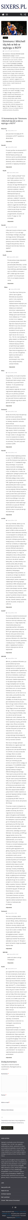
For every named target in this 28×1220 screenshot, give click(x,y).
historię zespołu (19, 1167)
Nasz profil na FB (5, 1187)
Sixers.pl (3, 1142)
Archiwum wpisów (6, 1194)
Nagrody (5, 37)
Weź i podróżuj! (5, 1197)
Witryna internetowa (7, 1110)
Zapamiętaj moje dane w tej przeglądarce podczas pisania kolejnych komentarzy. (13, 1122)
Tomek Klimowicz (16, 51)
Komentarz (5, 1074)
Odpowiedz (9, 141)
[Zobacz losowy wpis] (25, 14)
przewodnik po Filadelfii (15, 1173)
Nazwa (3, 1095)
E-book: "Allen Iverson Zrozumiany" (10, 1200)
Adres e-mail (5, 1102)
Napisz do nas (5, 1190)
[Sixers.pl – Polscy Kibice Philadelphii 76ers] (3, 14)
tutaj (25, 1177)
